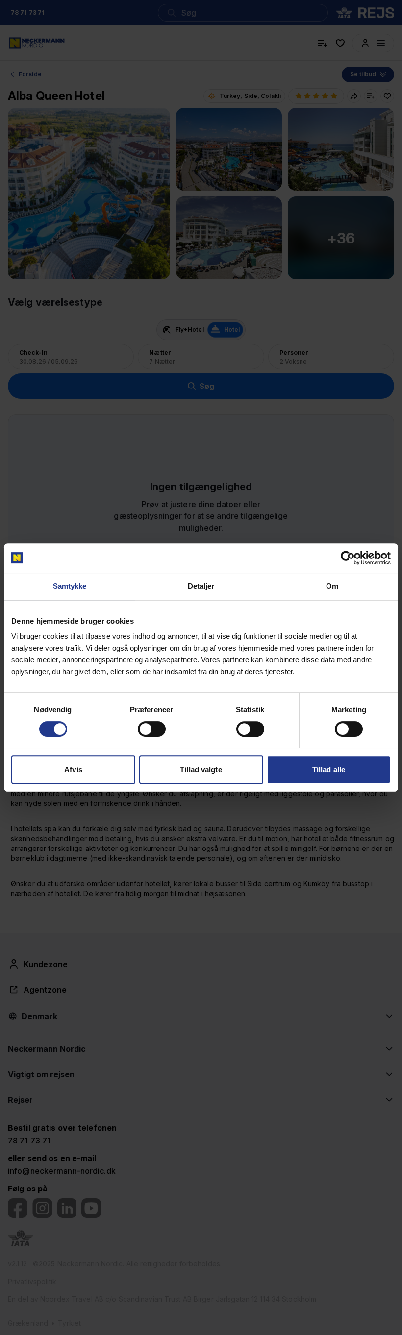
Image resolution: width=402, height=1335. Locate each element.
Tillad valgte (201, 769)
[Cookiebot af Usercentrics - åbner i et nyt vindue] (348, 558)
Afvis (73, 769)
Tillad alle (328, 769)
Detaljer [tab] (201, 586)
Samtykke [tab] (70, 586)
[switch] (152, 729)
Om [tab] (332, 586)
